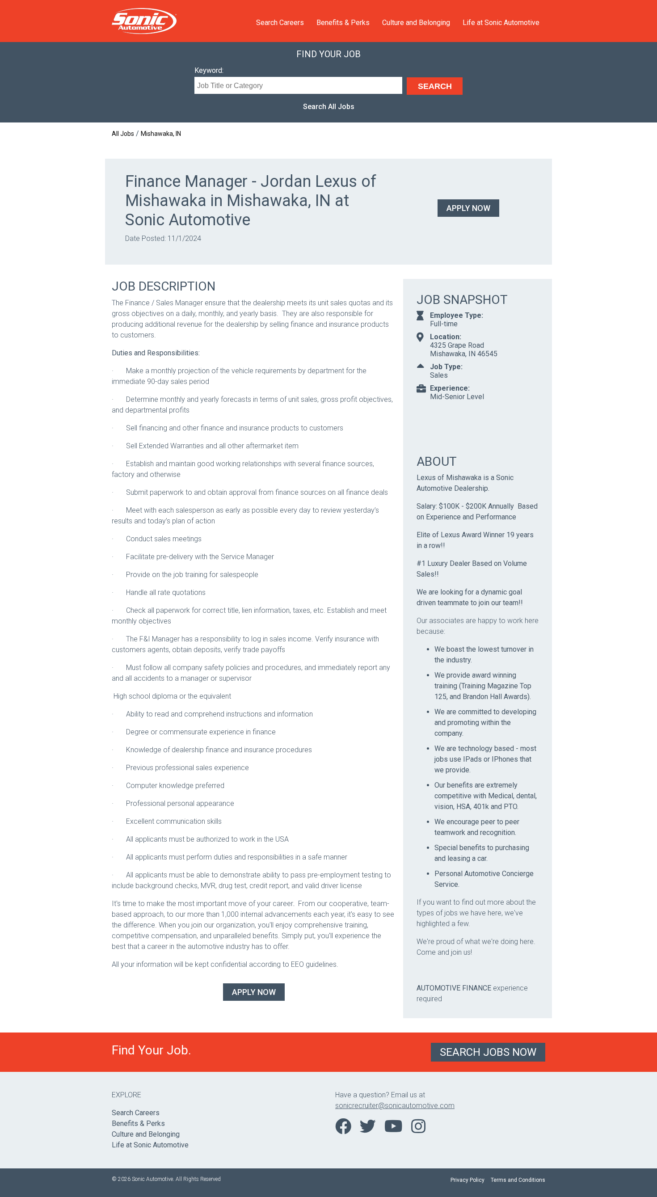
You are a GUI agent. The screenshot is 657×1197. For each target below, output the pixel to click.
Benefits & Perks (343, 22)
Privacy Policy (467, 1180)
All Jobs (123, 133)
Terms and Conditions (518, 1180)
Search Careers (280, 22)
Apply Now (468, 208)
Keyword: (208, 70)
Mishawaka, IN (161, 133)
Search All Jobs (328, 106)
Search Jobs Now (488, 1052)
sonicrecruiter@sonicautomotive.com (395, 1105)
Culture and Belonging (416, 22)
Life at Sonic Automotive (501, 22)
